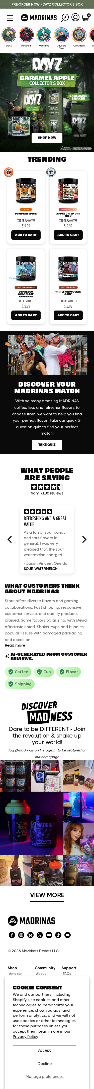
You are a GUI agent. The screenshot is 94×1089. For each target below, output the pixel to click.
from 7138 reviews (47, 493)
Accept (44, 1050)
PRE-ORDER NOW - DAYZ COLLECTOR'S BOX (47, 4)
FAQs (67, 974)
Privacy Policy (25, 1036)
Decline (45, 1063)
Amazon (15, 974)
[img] (47, 487)
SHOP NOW (47, 137)
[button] (11, 539)
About (41, 974)
